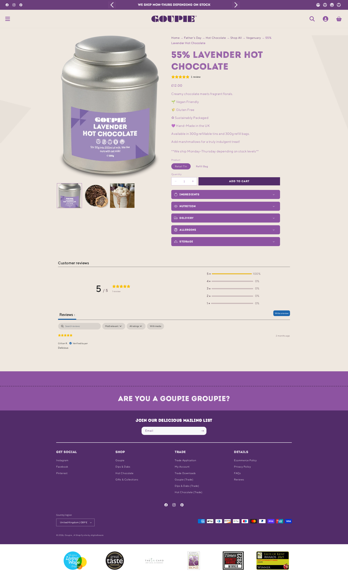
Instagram (62, 460)
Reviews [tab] (67, 314)
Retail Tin (181, 166)
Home (175, 38)
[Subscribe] (202, 431)
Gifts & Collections (126, 479)
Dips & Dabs (122, 466)
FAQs (237, 473)
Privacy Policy (242, 466)
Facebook (62, 466)
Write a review (282, 313)
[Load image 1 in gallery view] (69, 195)
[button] (8, 19)
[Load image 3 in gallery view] (122, 195)
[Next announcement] (236, 4)
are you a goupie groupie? (174, 398)
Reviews (239, 479)
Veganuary (253, 38)
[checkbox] (155, 326)
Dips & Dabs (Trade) (187, 485)
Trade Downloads (185, 473)
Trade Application (185, 460)
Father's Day (192, 38)
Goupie (120, 460)
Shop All (236, 38)
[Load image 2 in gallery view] (96, 195)
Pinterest (61, 473)
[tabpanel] (174, 346)
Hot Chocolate (216, 38)
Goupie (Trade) (184, 479)
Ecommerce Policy (245, 460)
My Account (182, 466)
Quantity (176, 174)
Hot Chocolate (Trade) (188, 492)
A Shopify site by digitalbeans (89, 535)
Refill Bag (202, 166)
